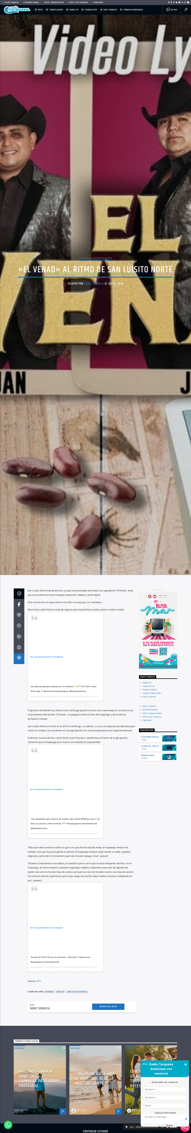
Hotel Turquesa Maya (54, 2)
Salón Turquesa (12, 2)
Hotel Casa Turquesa (78, 2)
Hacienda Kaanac (32, 2)
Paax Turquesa (110, 9)
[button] (8, 1125)
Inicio (40, 9)
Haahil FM (73, 9)
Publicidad (98, 2)
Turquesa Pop (91, 9)
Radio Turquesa (94, 307)
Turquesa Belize (149, 740)
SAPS (38, 1032)
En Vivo (173, 9)
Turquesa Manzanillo (133, 9)
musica (60, 1043)
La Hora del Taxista (150, 797)
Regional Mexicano (101, 284)
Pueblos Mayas (147, 806)
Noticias (84, 284)
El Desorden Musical (150, 788)
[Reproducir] (126, 1127)
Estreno (49, 1043)
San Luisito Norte (67, 747)
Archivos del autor (108, 1057)
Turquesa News (56, 9)
